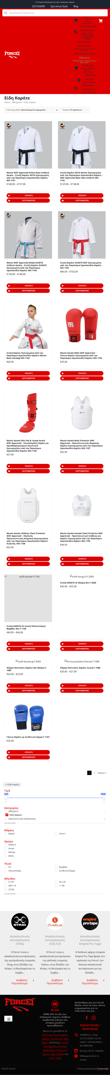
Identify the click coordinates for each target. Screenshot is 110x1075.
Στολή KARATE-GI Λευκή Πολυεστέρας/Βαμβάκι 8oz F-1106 (26, 627)
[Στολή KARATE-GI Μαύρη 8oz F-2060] (82, 577)
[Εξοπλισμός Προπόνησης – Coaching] (12, 52)
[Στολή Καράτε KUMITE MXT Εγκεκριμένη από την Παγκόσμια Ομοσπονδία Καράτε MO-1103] (82, 235)
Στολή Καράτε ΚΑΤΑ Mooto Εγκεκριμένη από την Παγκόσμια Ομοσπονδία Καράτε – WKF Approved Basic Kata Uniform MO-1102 (81, 176)
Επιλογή (29, 195)
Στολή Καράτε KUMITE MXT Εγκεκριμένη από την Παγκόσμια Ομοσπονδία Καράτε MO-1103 (80, 265)
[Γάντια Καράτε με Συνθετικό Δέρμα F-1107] (28, 717)
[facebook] (87, 1018)
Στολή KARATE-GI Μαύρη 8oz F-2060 (78, 582)
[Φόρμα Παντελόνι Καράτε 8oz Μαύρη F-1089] (28, 662)
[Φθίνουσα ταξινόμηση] (57, 110)
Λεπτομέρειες (28, 200)
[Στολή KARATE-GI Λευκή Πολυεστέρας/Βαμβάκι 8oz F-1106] (28, 598)
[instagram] (94, 1018)
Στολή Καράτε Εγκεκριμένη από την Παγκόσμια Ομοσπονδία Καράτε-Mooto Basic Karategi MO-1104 (26, 355)
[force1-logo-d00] (19, 998)
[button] (19, 981)
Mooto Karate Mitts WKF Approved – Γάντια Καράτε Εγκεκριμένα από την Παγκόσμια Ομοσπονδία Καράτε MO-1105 (81, 355)
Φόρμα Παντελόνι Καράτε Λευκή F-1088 (80, 667)
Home (7, 102)
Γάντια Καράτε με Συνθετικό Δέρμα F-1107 (28, 737)
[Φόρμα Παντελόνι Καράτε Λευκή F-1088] (82, 662)
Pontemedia (103, 1068)
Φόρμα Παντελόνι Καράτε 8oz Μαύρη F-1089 (27, 669)
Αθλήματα (17, 102)
